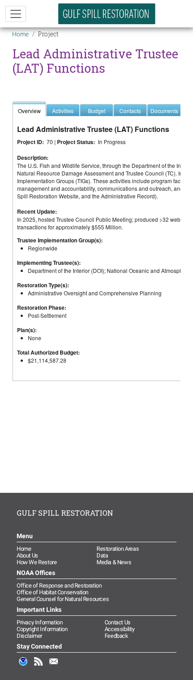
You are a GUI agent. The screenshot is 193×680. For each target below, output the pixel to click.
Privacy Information (39, 622)
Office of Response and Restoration (59, 585)
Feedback (116, 635)
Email (53, 666)
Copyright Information (42, 629)
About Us (27, 555)
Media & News (113, 562)
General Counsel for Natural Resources (63, 599)
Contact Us (118, 622)
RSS (38, 666)
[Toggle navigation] (15, 14)
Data (102, 555)
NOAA (23, 666)
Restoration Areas (117, 548)
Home (20, 34)
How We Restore (37, 562)
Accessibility (120, 629)
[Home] (106, 13)
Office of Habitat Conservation (52, 592)
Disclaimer (29, 635)
